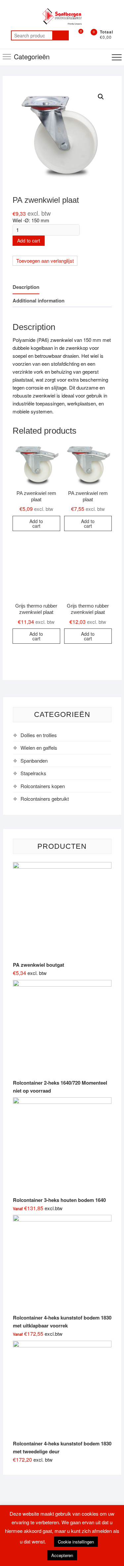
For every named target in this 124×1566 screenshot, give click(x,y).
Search (60, 35)
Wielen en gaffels (39, 747)
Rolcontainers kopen (43, 786)
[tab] (26, 287)
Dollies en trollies (39, 734)
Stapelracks (33, 773)
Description (26, 287)
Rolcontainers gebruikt (45, 798)
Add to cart (28, 240)
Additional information (38, 300)
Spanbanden (34, 760)
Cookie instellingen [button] (76, 1542)
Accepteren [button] (62, 1555)
